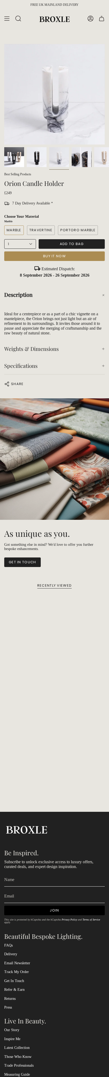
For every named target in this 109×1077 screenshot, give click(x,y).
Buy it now (54, 256)
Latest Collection (17, 1048)
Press (8, 1007)
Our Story (11, 1030)
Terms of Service (91, 919)
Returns (10, 999)
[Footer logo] (26, 829)
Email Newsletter (17, 963)
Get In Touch (14, 981)
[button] (54, 294)
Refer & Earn (14, 990)
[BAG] (101, 18)
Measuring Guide (17, 1074)
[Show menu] (7, 18)
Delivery (10, 954)
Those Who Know (17, 1057)
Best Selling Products (17, 174)
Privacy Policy (69, 919)
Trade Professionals (19, 1065)
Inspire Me (12, 1039)
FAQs (8, 945)
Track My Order (16, 972)
